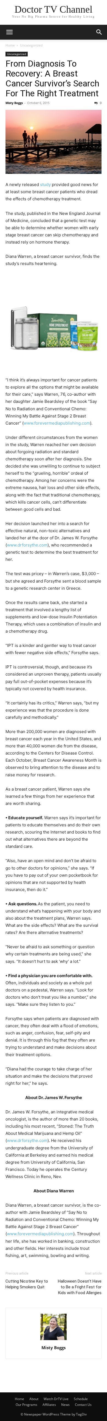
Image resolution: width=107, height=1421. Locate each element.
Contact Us (83, 1404)
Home (10, 45)
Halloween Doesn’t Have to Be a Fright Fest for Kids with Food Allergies (80, 1287)
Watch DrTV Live (56, 1399)
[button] (9, 32)
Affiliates (49, 1404)
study (45, 184)
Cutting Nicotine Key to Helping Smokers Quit (26, 1284)
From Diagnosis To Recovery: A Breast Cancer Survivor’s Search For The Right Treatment (52, 78)
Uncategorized (31, 45)
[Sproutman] (53, 322)
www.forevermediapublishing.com (57, 423)
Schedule (81, 1399)
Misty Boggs (14, 103)
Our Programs (26, 1404)
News (65, 1404)
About (33, 1399)
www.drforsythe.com (27, 1140)
